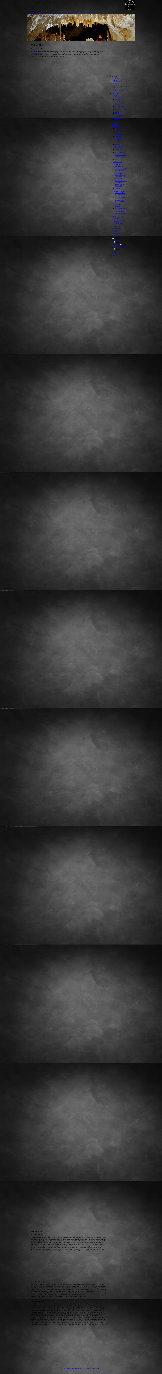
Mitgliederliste (117, 240)
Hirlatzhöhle (118, 139)
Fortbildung (116, 164)
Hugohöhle (118, 142)
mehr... (33, 1229)
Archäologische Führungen (119, 100)
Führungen (116, 95)
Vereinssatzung (117, 233)
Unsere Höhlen (62, 12)
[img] (81, 5)
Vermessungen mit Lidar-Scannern (120, 155)
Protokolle (116, 244)
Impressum (74, 12)
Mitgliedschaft (117, 81)
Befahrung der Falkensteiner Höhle (121, 200)
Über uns (116, 78)
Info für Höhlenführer (119, 247)
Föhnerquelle (119, 131)
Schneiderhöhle (119, 147)
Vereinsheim (118, 188)
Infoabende (116, 122)
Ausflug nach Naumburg (119, 205)
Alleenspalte (118, 128)
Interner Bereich (85, 12)
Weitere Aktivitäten (119, 214)
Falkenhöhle (118, 104)
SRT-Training (119, 166)
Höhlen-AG (117, 118)
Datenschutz (117, 228)
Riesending (118, 144)
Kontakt (115, 231)
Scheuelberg (117, 221)
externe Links (114, 255)
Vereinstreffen (117, 173)
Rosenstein (116, 218)
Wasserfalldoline (120, 152)
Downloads (113, 252)
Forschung (116, 127)
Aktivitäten (51, 12)
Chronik (115, 83)
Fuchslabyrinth (119, 134)
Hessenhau (118, 136)
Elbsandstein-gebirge (121, 208)
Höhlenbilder (119, 211)
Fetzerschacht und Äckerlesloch (120, 169)
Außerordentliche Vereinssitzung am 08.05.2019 (120, 176)
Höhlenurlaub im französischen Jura (120, 193)
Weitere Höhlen (118, 223)
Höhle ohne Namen (121, 197)
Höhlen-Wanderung (121, 109)
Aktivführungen (119, 97)
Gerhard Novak (118, 90)
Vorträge (115, 112)
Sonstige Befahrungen (120, 191)
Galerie (117, 119)
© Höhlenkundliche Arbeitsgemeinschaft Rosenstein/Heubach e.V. (81, 1368)
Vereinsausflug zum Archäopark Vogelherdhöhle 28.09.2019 (121, 183)
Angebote (41, 12)
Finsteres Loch (119, 106)
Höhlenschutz (117, 162)
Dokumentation (35, 53)
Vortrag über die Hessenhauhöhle (120, 114)
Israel (116, 159)
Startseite (31, 12)
